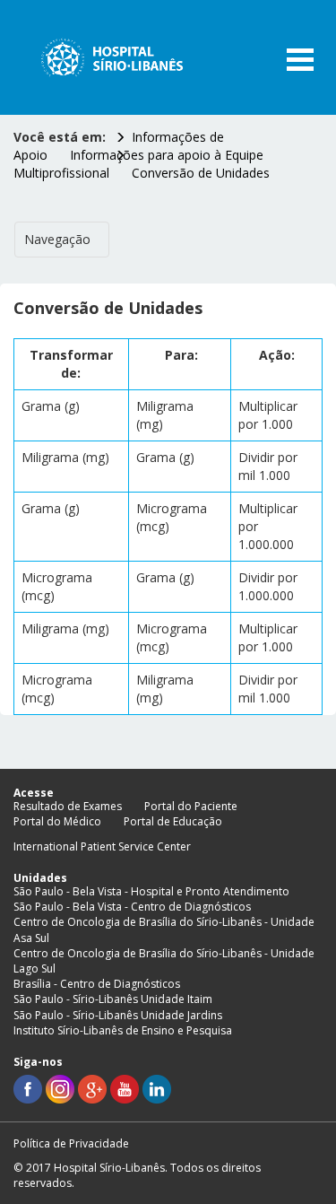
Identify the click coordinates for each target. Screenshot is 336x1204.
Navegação (57, 239)
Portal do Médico (57, 821)
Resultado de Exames (67, 806)
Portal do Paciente (190, 806)
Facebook (27, 1089)
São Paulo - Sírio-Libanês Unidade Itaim (112, 999)
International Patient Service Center (102, 846)
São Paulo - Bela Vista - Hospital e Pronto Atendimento (151, 891)
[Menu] (300, 60)
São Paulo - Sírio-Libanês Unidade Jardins (117, 1015)
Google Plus (92, 1089)
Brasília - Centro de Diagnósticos (96, 983)
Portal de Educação (173, 821)
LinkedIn (156, 1089)
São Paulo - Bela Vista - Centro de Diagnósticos (132, 906)
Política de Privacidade (71, 1143)
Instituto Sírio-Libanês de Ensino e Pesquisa (122, 1030)
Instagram (60, 1089)
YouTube (124, 1089)
